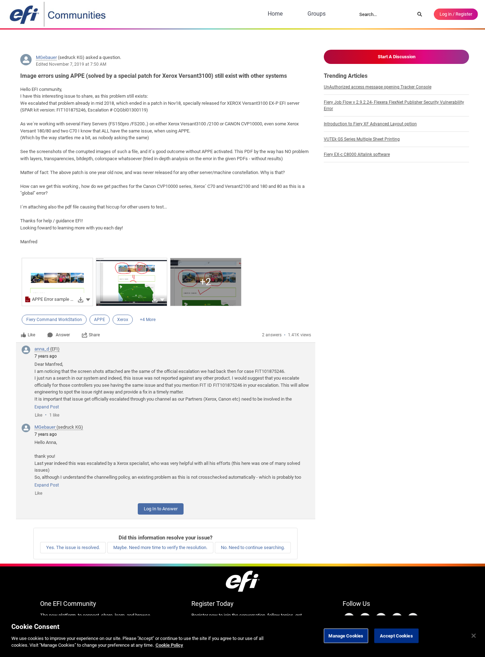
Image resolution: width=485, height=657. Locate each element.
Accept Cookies (396, 635)
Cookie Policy (169, 645)
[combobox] (384, 14)
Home (275, 13)
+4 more (148, 319)
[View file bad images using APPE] (131, 282)
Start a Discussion (396, 56)
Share (94, 334)
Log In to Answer (161, 508)
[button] (88, 299)
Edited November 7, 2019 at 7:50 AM (71, 64)
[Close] (473, 636)
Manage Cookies (345, 635)
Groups (316, 13)
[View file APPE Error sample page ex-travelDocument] (57, 282)
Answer (63, 334)
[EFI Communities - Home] (58, 14)
